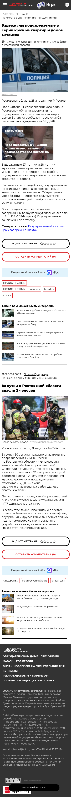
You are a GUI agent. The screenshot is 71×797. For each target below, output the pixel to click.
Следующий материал (34, 788)
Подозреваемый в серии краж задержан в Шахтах (33, 228)
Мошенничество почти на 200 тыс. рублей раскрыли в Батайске (39, 355)
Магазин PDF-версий (18, 661)
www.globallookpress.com (47, 442)
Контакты (10, 670)
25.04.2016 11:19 (10, 14)
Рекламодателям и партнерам (25, 675)
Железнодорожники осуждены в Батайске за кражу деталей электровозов (41, 344)
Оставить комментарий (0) (36, 256)
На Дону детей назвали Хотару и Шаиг (37, 606)
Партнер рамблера (32, 780)
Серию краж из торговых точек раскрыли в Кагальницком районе (40, 333)
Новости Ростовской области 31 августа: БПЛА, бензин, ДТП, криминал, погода (38, 597)
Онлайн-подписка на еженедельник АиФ (34, 666)
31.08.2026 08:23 (11, 374)
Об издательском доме (20, 656)
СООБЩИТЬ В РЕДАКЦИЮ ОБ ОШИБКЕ (28, 680)
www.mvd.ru (9, 94)
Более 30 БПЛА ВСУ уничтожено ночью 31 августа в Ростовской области (39, 619)
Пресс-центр (50, 656)
